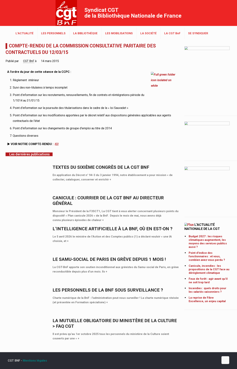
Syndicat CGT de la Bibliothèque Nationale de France (132, 13)
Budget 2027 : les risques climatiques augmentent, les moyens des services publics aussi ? (208, 242)
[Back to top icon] (225, 360)
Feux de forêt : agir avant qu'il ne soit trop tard (208, 280)
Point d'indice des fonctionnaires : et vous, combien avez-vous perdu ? (207, 256)
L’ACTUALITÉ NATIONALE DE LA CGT (202, 227)
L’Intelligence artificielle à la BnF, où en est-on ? (112, 228)
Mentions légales (35, 360)
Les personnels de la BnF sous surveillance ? (108, 290)
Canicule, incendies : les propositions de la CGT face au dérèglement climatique (209, 269)
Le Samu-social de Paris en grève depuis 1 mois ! (109, 259)
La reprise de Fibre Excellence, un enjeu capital (207, 299)
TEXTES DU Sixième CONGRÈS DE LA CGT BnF (101, 167)
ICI (57, 144)
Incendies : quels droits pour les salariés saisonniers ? (207, 290)
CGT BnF (28, 61)
